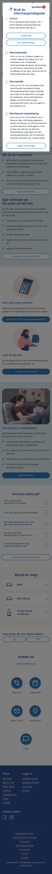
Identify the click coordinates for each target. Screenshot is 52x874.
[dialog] (26, 77)
